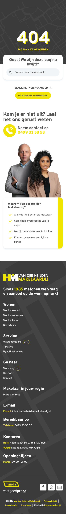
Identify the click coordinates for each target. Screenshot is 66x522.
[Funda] (11, 482)
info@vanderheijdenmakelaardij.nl (31, 411)
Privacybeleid (50, 501)
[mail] (59, 487)
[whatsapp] (51, 487)
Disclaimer (26, 505)
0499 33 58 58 (23, 425)
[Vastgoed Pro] (14, 490)
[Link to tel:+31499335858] (9, 130)
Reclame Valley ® (52, 505)
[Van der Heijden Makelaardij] (25, 275)
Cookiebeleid (11, 505)
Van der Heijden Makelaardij (27, 501)
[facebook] (43, 487)
